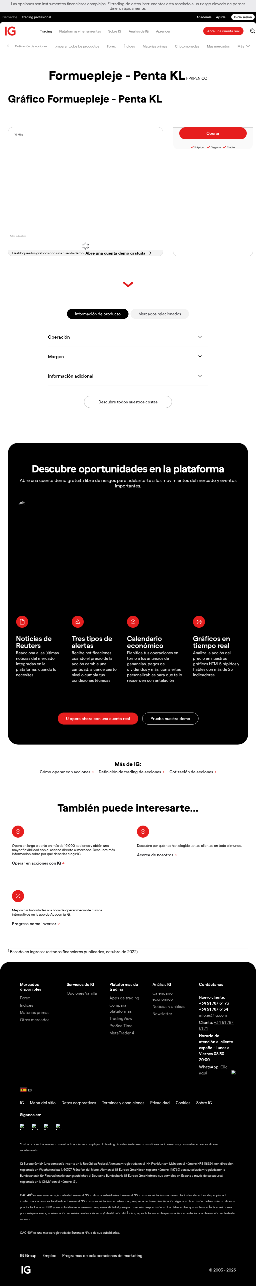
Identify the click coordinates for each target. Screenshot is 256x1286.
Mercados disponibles (30, 986)
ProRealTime (121, 1025)
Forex (111, 46)
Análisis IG (161, 984)
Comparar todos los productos (75, 46)
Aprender (163, 31)
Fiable (231, 147)
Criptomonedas (187, 46)
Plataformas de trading (124, 986)
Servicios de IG (80, 984)
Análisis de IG (138, 31)
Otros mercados (34, 1019)
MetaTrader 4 (122, 1032)
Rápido (199, 147)
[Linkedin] (59, 1127)
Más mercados (218, 46)
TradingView (121, 1018)
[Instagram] (35, 1127)
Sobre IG (114, 31)
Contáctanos (211, 984)
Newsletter (162, 1013)
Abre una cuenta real (223, 31)
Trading (46, 31)
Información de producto (97, 313)
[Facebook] (23, 1127)
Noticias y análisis (168, 1006)
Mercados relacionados (159, 313)
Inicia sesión (243, 17)
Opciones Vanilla (82, 993)
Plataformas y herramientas (79, 31)
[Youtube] (47, 1127)
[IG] (10, 31)
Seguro (216, 147)
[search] (252, 31)
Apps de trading (124, 997)
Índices (129, 46)
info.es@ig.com (213, 1015)
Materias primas (155, 46)
